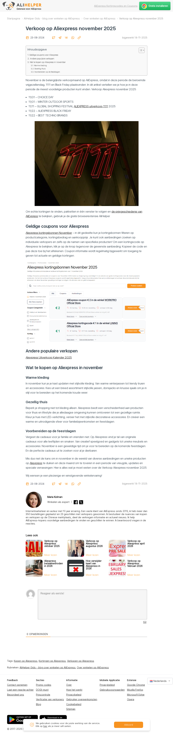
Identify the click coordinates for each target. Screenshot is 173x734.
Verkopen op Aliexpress (80, 661)
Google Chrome (136, 685)
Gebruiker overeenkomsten (81, 699)
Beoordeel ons (15, 694)
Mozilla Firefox (135, 689)
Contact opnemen (17, 685)
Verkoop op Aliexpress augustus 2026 (94, 543)
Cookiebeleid (73, 704)
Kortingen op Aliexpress (52, 661)
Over (69, 685)
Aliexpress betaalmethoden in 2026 (53, 563)
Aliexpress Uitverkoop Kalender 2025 (49, 357)
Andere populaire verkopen (42, 58)
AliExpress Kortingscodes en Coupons (116, 6)
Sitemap (70, 709)
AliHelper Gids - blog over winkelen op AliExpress (48, 667)
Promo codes (43, 685)
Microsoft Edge (135, 694)
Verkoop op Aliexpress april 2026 (136, 543)
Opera (130, 699)
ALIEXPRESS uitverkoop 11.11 (91, 106)
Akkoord (128, 725)
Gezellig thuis (40, 68)
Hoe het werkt (74, 689)
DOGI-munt (42, 689)
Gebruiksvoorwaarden (112, 689)
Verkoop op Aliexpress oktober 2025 (52, 543)
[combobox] (160, 681)
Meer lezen (50, 555)
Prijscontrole (43, 694)
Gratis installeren (158, 5)
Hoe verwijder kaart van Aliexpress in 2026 (94, 565)
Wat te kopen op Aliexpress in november (48, 62)
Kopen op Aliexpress (25, 661)
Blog (38, 704)
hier (45, 726)
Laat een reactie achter (20, 689)
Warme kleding (40, 65)
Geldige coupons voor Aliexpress (43, 55)
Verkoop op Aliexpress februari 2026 (135, 563)
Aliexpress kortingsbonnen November (49, 232)
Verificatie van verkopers (50, 699)
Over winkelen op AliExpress (93, 667)
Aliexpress (36, 463)
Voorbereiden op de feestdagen (47, 72)
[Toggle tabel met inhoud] (140, 50)
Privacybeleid (73, 694)
